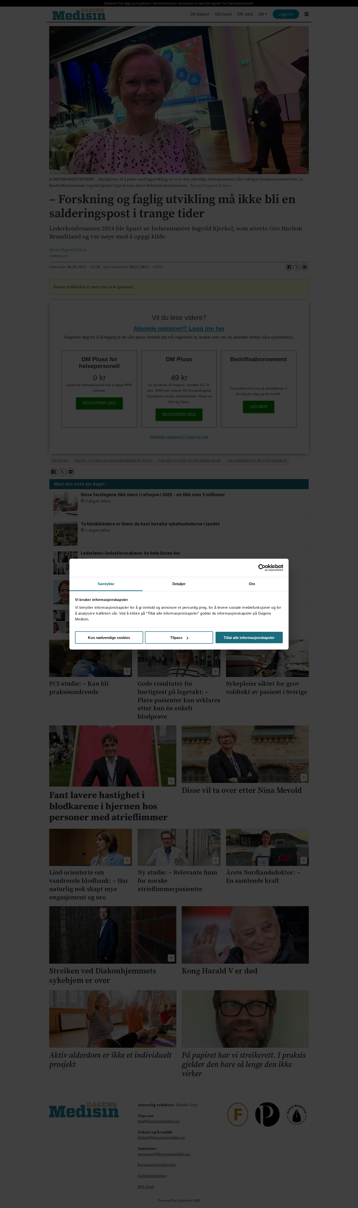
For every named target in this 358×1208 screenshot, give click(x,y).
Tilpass (176, 638)
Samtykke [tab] (106, 583)
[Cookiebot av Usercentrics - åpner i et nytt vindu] (262, 567)
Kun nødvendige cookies (109, 638)
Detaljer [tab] (179, 583)
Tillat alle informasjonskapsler (249, 638)
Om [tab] (252, 583)
